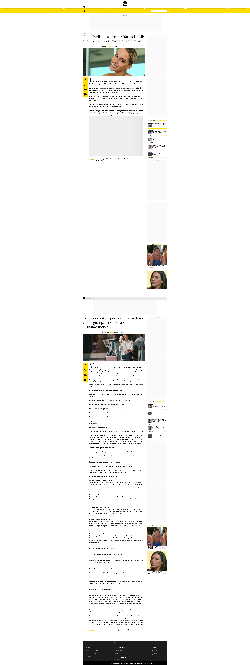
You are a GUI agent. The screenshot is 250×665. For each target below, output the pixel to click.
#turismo (123, 630)
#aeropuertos (99, 630)
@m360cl (111, 46)
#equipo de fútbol (104, 159)
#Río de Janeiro (99, 160)
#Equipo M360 (110, 630)
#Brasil (97, 159)
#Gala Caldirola (113, 159)
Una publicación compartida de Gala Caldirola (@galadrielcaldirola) (107, 139)
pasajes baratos (138, 380)
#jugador (120, 159)
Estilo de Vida (86, 33)
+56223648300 (117, 659)
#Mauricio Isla (132, 159)
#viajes (128, 630)
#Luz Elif (126, 159)
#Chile (104, 630)
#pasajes (117, 630)
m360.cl (112, 332)
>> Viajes (92, 33)
